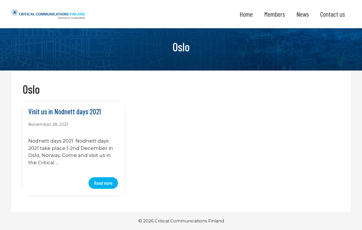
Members (274, 14)
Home (246, 14)
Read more (103, 183)
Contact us (332, 14)
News (302, 14)
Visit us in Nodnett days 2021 (64, 112)
